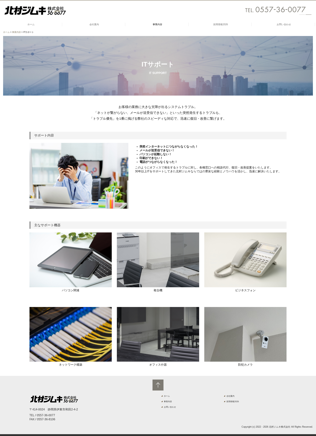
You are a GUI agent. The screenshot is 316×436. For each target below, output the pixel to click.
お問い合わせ (284, 24)
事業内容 (157, 24)
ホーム (31, 24)
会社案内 (94, 24)
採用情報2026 (220, 24)
